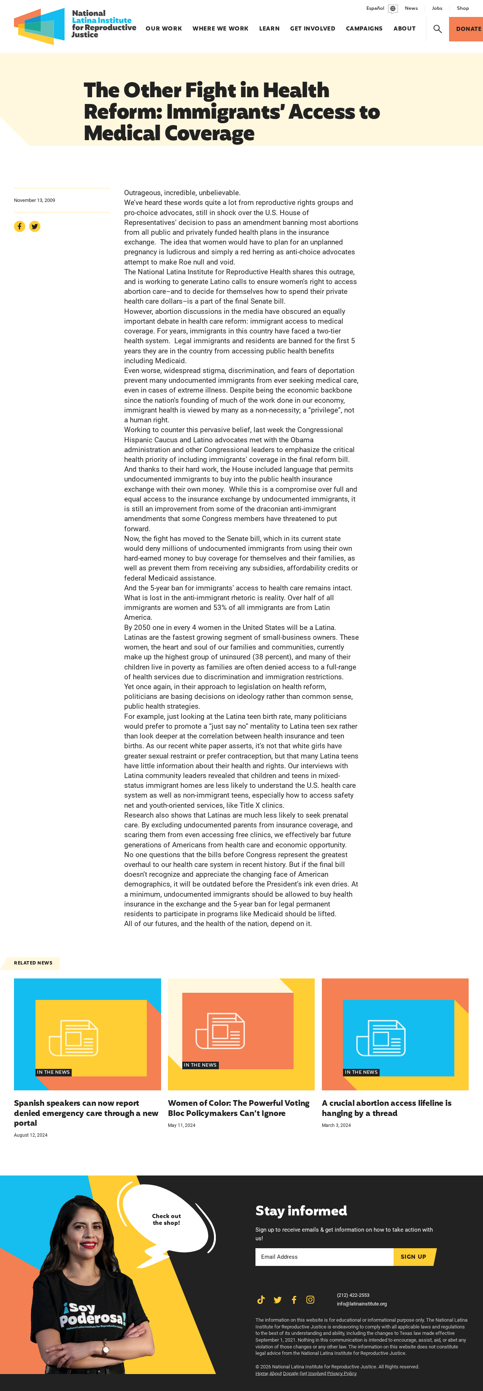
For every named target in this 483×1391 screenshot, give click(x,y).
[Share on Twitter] (34, 226)
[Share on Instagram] (310, 1299)
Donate (290, 1373)
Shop (463, 8)
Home (261, 1373)
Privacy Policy (342, 1373)
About (404, 25)
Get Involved (312, 25)
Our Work (164, 25)
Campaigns (364, 25)
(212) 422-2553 (353, 1295)
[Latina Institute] (75, 26)
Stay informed (301, 1212)
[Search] (438, 29)
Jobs (437, 8)
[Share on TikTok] (261, 1299)
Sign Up (413, 1257)
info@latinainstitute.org (362, 1304)
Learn (269, 25)
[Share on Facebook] (19, 226)
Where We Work (220, 25)
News (411, 8)
